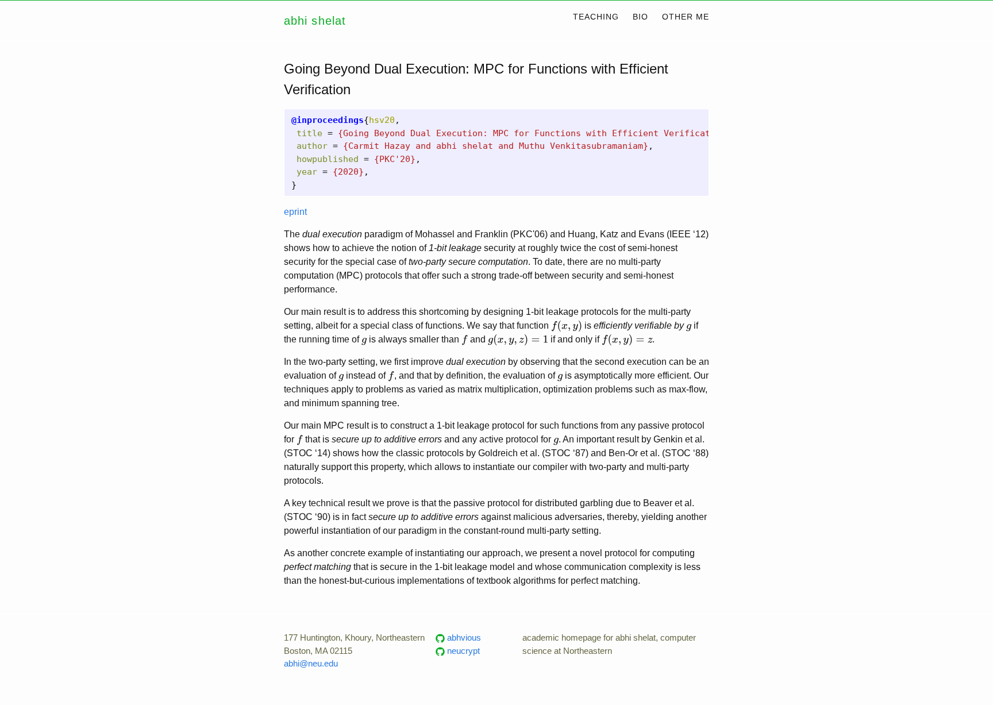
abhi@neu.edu (311, 663)
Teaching (596, 16)
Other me (685, 16)
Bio (640, 16)
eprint (295, 212)
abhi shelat (315, 20)
